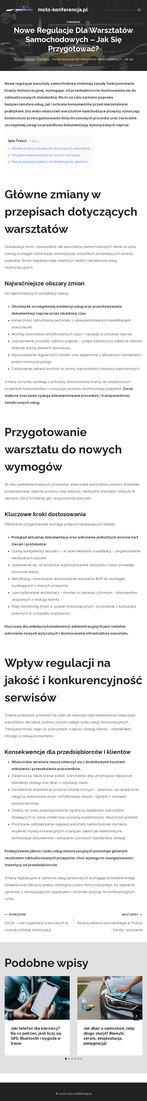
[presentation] (37, 998)
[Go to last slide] (11, 1015)
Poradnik (73, 22)
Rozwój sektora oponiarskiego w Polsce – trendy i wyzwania (109, 922)
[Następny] (136, 1015)
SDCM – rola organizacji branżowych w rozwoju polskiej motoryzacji (36, 922)
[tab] (66, 1059)
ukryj (34, 141)
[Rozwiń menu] (138, 10)
